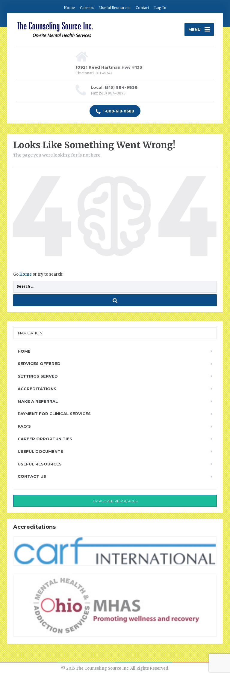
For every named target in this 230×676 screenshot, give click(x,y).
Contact (142, 7)
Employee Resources (115, 501)
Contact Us (32, 476)
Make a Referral (38, 401)
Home (69, 7)
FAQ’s (24, 426)
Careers (87, 7)
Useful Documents (40, 451)
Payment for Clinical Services (54, 413)
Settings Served (38, 376)
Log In (160, 7)
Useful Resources (115, 7)
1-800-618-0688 (118, 111)
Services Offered (39, 363)
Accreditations (37, 388)
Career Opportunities (45, 438)
